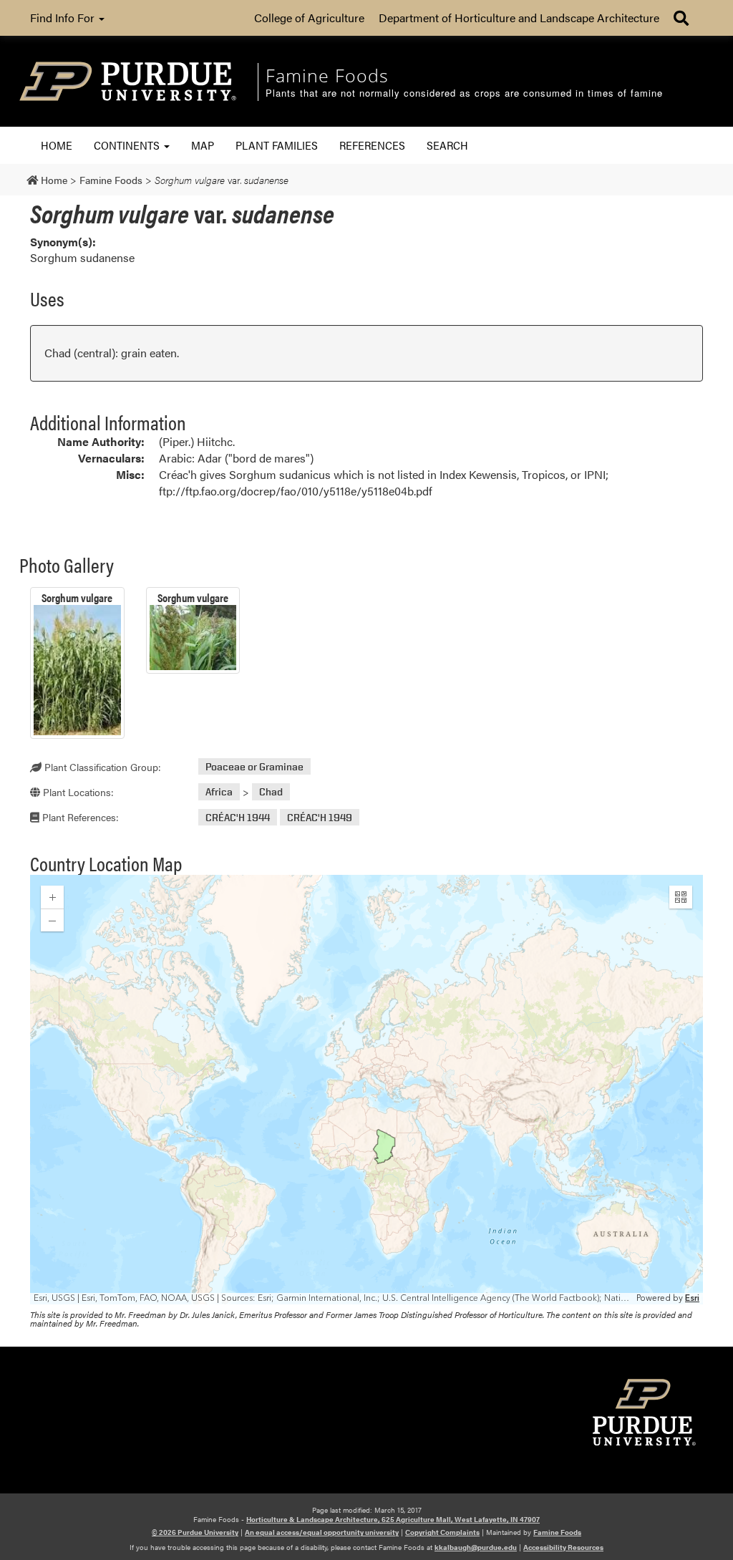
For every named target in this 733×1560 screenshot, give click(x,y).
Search (447, 145)
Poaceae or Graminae (254, 766)
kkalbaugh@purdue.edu (476, 1547)
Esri (692, 1298)
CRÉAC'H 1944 (237, 817)
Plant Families (277, 145)
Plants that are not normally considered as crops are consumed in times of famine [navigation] (464, 93)
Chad (271, 792)
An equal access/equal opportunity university (322, 1532)
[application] (366, 1089)
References (372, 145)
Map (202, 145)
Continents (128, 145)
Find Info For (63, 17)
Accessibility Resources (563, 1547)
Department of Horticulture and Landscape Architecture (519, 17)
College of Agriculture (309, 17)
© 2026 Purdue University (195, 1532)
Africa (219, 792)
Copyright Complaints (442, 1532)
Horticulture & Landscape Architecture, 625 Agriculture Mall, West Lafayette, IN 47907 (393, 1519)
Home (56, 145)
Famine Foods (557, 1532)
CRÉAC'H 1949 (319, 817)
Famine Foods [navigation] (327, 75)
